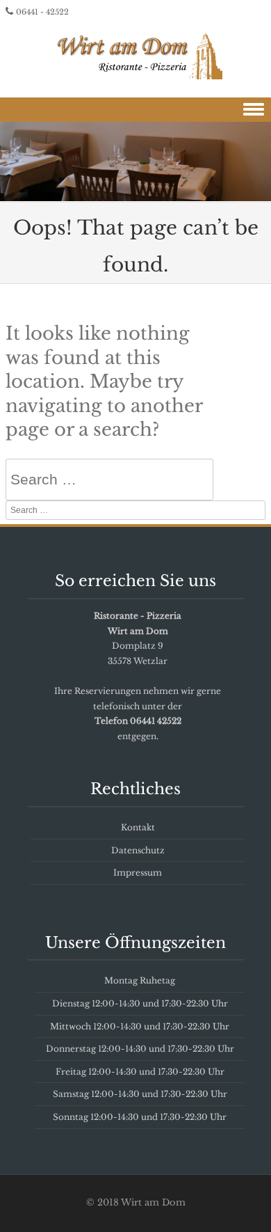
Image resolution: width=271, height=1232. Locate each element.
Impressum (137, 872)
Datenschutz (138, 850)
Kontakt (138, 827)
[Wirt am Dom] (135, 53)
